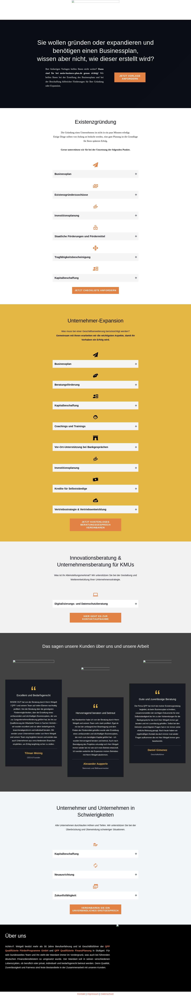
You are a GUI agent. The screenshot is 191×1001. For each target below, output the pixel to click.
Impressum (93, 994)
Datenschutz (107, 994)
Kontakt (81, 994)
